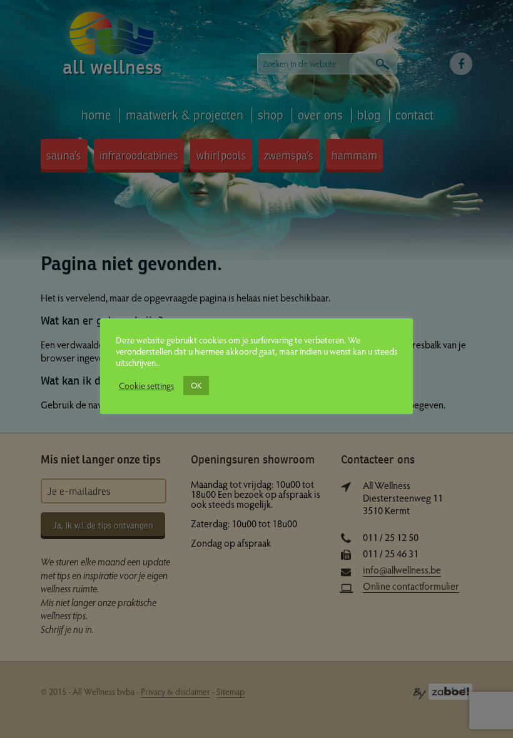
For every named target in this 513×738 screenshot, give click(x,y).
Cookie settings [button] (146, 385)
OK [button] (196, 385)
